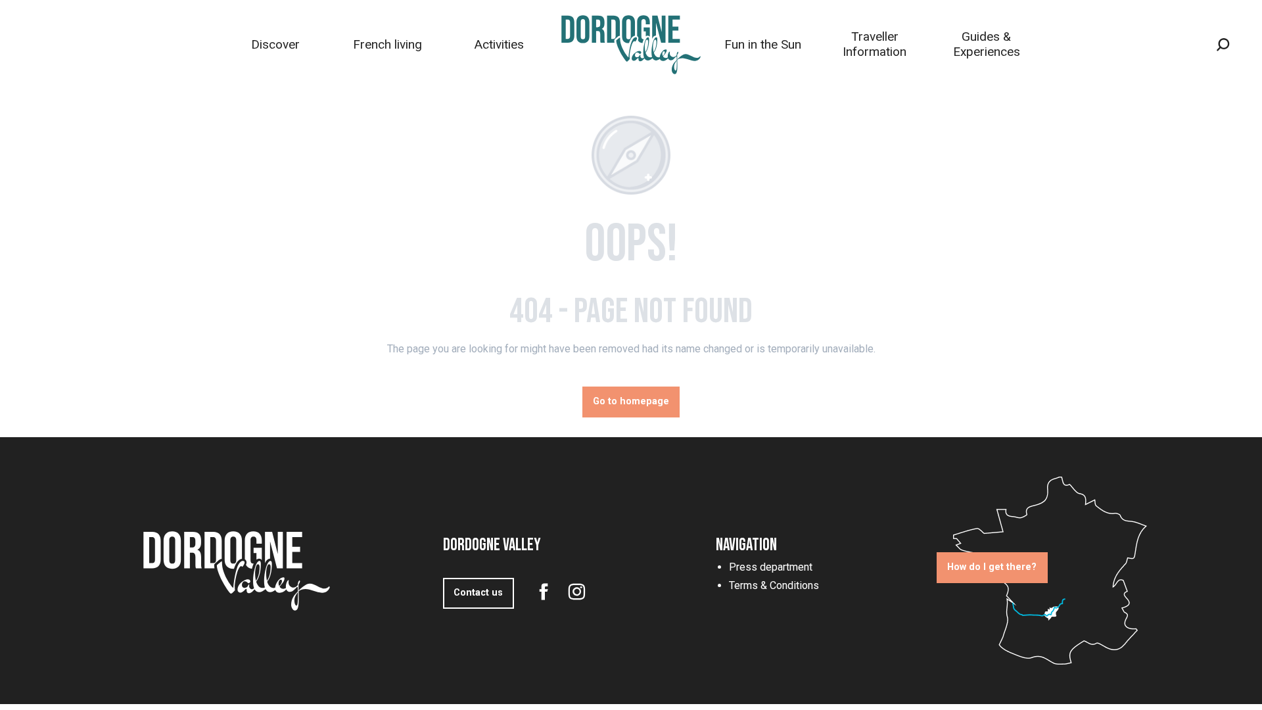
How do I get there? (992, 567)
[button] (1223, 44)
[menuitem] (275, 44)
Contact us (478, 592)
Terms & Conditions (774, 585)
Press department (770, 567)
